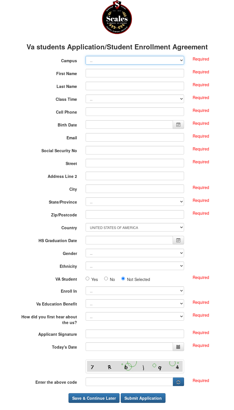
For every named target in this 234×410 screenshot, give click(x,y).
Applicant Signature (57, 334)
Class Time (66, 99)
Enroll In (69, 291)
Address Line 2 (62, 176)
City (73, 189)
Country (69, 227)
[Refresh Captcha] (178, 381)
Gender (70, 253)
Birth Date (67, 125)
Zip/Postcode (64, 215)
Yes (96, 279)
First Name (66, 73)
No (114, 279)
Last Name (67, 86)
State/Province (63, 202)
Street (71, 163)
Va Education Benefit (56, 304)
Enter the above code (56, 382)
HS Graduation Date (58, 240)
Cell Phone (66, 112)
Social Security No (59, 150)
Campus (69, 60)
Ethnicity (68, 266)
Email (71, 137)
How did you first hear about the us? (49, 319)
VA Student (66, 279)
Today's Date (64, 347)
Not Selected (138, 279)
